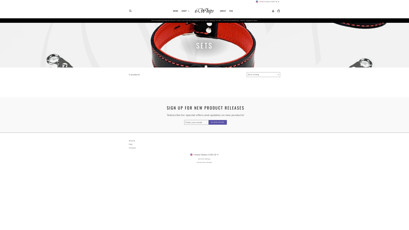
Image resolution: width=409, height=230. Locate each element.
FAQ (231, 10)
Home (175, 10)
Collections (207, 39)
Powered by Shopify (204, 162)
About (223, 10)
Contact (132, 148)
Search (132, 141)
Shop (185, 10)
